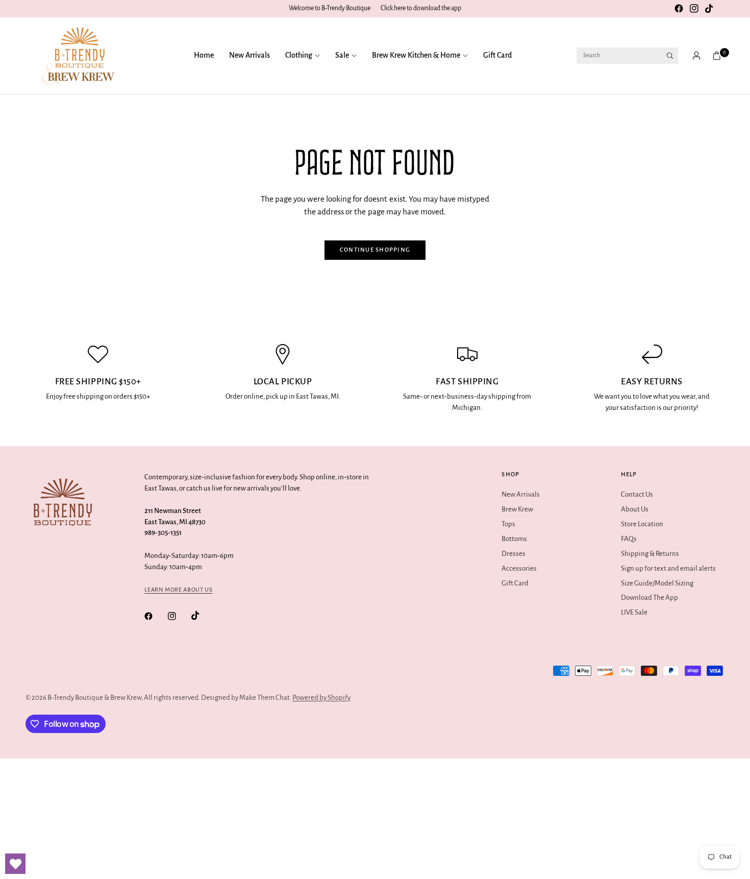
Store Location (642, 524)
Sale (342, 55)
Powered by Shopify (321, 697)
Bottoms (514, 539)
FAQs (629, 539)
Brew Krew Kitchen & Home (416, 55)
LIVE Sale (634, 612)
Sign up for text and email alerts (668, 568)
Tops (508, 524)
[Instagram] (694, 8)
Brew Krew (517, 509)
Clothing (298, 55)
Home (204, 55)
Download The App (649, 597)
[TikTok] (709, 8)
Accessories (519, 568)
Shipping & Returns (650, 553)
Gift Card (497, 55)
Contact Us (637, 494)
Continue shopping (375, 250)
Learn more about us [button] (178, 590)
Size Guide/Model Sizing (657, 583)
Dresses (514, 553)
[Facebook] (678, 8)
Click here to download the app (421, 8)
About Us (634, 509)
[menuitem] (207, 55)
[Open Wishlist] (15, 863)
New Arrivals (249, 55)
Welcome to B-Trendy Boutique (329, 8)
